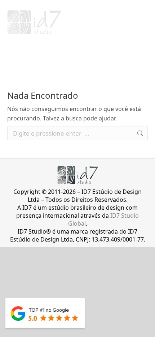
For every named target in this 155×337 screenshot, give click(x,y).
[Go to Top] (144, 326)
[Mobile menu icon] (143, 22)
